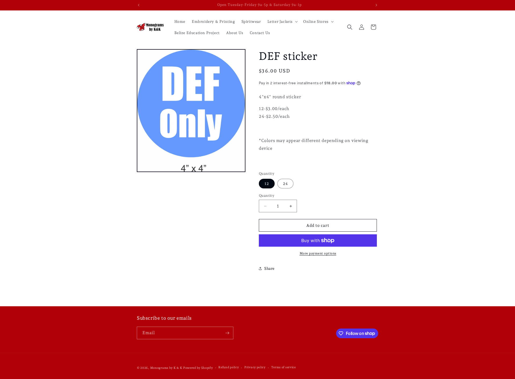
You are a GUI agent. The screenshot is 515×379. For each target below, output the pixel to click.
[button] (282, 21)
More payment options (318, 253)
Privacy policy (255, 367)
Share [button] (269, 268)
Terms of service (283, 367)
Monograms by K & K (166, 368)
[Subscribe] (227, 333)
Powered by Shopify (198, 368)
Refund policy (228, 367)
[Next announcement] (376, 5)
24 (285, 183)
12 (266, 183)
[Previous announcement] (139, 5)
